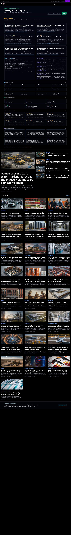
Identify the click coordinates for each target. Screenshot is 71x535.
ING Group (28, 139)
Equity (55, 4)
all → (66, 82)
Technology (3, 210)
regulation (27, 300)
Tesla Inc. (27, 130)
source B (6, 144)
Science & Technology (29, 368)
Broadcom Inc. (7, 130)
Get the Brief (67, 1)
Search (62, 1)
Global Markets (28, 255)
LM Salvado (3, 191)
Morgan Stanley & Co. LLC (51, 139)
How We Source (54, 1)
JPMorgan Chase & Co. (8, 139)
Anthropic (53, 31)
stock (47, 4)
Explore (58, 1)
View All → (68, 195)
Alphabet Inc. (49, 31)
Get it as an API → (62, 405)
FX (64, 4)
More (67, 4)
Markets (50, 4)
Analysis (2, 170)
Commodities (60, 4)
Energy (49, 232)
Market (43, 4)
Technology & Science (52, 323)
